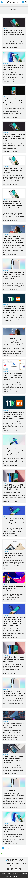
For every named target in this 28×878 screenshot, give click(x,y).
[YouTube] (16, 869)
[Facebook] (8, 869)
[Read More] (14, 22)
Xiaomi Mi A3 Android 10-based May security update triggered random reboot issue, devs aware (13, 793)
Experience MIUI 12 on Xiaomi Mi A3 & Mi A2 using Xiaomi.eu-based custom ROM (13, 725)
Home (2, 5)
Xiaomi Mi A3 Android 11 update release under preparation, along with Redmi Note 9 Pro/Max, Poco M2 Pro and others (14, 309)
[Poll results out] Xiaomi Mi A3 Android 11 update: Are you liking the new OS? (14, 170)
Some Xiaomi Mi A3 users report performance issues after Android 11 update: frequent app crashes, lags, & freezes (13, 102)
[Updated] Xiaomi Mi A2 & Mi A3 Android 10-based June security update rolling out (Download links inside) (13, 759)
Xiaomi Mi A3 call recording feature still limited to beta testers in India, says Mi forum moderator (14, 693)
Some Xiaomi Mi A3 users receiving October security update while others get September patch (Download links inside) (14, 452)
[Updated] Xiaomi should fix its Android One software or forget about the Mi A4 (13, 555)
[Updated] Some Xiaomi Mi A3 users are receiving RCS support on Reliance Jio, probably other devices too (13, 376)
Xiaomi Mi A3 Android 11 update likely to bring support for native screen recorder (13, 659)
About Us (3, 863)
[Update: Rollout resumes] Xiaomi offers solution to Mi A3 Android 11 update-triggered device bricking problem (13, 275)
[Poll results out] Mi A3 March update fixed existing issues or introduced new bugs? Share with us (13, 34)
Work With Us (18, 863)
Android (6, 28)
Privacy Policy (8, 865)
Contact (25, 863)
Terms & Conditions (18, 865)
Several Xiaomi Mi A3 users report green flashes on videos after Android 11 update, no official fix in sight (14, 137)
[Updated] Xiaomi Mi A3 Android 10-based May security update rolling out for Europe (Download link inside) (13, 828)
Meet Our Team (10, 863)
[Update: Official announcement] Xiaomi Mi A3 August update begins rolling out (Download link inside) (13, 522)
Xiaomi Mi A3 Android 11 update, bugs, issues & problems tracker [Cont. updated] (13, 67)
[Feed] (20, 869)
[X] (12, 869)
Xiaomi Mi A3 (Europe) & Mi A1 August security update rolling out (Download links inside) (14, 487)
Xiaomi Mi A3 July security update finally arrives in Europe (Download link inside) (14, 589)
